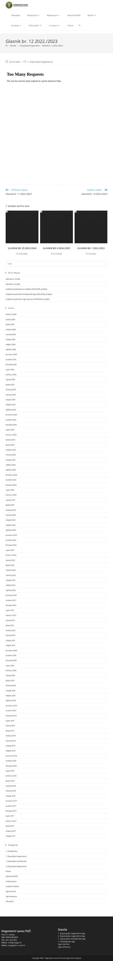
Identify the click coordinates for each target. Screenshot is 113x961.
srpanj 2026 (10, 319)
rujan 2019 (10, 720)
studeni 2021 (11, 600)
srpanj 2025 (10, 379)
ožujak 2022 (10, 580)
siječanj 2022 (11, 590)
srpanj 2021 (10, 620)
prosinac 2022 (11, 535)
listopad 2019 (11, 715)
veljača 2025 (10, 404)
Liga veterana (64, 947)
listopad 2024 (11, 424)
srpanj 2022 (10, 560)
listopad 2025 (11, 364)
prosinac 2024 (11, 414)
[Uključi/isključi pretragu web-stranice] (80, 25)
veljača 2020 (10, 695)
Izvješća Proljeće (12, 886)
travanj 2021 (11, 635)
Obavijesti (10, 901)
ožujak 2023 (10, 520)
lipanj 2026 (10, 324)
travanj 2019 (11, 740)
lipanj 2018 (10, 781)
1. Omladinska (11, 851)
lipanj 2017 (10, 826)
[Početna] (6, 45)
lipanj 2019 (10, 730)
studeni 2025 (11, 359)
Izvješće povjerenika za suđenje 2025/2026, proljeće (26, 289)
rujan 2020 (10, 665)
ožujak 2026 (10, 339)
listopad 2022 (11, 545)
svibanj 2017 (11, 831)
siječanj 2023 (11, 530)
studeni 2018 (11, 760)
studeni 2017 (11, 806)
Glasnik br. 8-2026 (13, 284)
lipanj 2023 (10, 505)
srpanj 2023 (10, 500)
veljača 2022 (10, 585)
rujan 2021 (10, 610)
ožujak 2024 (10, 460)
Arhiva (8, 871)
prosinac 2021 (11, 595)
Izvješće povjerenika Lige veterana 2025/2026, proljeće (28, 299)
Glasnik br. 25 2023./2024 (22, 248)
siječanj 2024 (11, 470)
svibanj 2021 (11, 630)
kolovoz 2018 (11, 776)
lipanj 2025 (10, 384)
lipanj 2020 (10, 680)
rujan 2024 (10, 429)
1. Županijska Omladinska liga (72, 938)
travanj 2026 (11, 334)
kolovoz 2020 (11, 670)
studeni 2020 (11, 655)
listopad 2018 (11, 766)
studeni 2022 (11, 540)
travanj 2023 (11, 515)
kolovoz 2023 (11, 495)
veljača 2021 (10, 645)
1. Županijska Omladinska (16, 861)
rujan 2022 (10, 550)
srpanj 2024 (10, 439)
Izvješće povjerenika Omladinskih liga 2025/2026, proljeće (29, 294)
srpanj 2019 (10, 725)
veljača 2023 (10, 525)
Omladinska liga (67, 941)
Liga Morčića (11, 891)
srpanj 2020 (10, 675)
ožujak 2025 (10, 399)
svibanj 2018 (11, 786)
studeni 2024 (11, 419)
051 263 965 (11, 940)
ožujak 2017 (10, 836)
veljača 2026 (10, 344)
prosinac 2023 (11, 475)
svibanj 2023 (11, 510)
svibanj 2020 (11, 685)
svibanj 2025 (11, 389)
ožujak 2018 (10, 796)
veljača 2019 (10, 750)
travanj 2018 (11, 791)
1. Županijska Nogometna (40, 62)
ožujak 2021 (10, 640)
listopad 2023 (11, 485)
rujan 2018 (10, 771)
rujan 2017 (10, 816)
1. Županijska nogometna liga (71, 933)
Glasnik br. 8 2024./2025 (56, 248)
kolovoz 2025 (11, 374)
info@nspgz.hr (15, 942)
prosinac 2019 (11, 705)
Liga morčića (63, 944)
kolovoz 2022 (11, 555)
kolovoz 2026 (11, 314)
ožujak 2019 (10, 745)
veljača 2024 (10, 465)
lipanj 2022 (10, 565)
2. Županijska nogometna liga (71, 936)
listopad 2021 (11, 605)
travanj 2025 (11, 394)
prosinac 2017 (11, 801)
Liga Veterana (11, 896)
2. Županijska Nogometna (16, 866)
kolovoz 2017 (11, 821)
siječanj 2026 (11, 349)
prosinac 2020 (11, 650)
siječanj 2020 (11, 700)
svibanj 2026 (11, 329)
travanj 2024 (11, 454)
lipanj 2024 (10, 445)
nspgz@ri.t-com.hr (16, 945)
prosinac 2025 (11, 354)
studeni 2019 (11, 710)
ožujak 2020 (10, 690)
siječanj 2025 (11, 409)
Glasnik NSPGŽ (12, 876)
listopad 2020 (11, 660)
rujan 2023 (10, 490)
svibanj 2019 (11, 735)
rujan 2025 (10, 369)
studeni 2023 (11, 480)
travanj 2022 (11, 575)
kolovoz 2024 (11, 434)
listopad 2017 (11, 811)
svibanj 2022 (11, 570)
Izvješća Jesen (11, 881)
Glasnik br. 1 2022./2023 (91, 248)
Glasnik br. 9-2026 (13, 279)
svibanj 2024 (11, 450)
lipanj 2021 (10, 625)
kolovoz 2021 (11, 615)
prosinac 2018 (11, 756)
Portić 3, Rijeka (8, 934)
